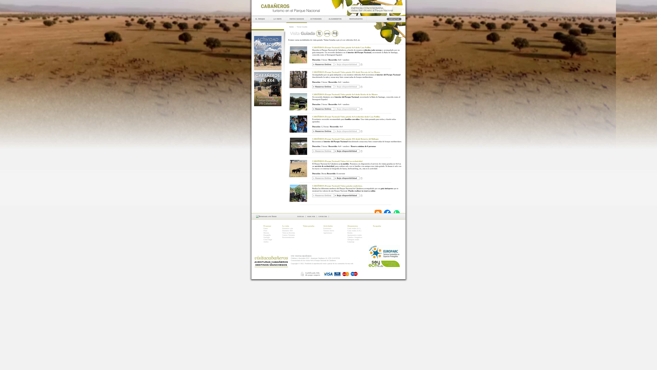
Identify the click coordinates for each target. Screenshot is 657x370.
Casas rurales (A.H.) (354, 231)
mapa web (311, 216)
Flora (265, 231)
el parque (260, 18)
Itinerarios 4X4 (287, 231)
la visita (278, 18)
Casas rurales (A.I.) (353, 228)
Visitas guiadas (308, 226)
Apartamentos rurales (354, 235)
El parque (267, 226)
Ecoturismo (327, 228)
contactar (322, 216)
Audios (265, 242)
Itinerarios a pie (287, 228)
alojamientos (335, 18)
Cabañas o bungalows (354, 237)
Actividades (328, 226)
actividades (315, 18)
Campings (350, 242)
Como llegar (267, 240)
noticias (300, 216)
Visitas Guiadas (302, 27)
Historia (266, 233)
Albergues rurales (353, 240)
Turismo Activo (328, 231)
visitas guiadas (296, 18)
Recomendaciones (288, 237)
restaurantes (356, 18)
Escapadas (377, 226)
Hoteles (349, 233)
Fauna (265, 228)
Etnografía (266, 235)
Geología (266, 237)
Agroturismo (327, 233)
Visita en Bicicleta (288, 233)
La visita (285, 226)
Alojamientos (352, 226)
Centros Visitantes (288, 235)
